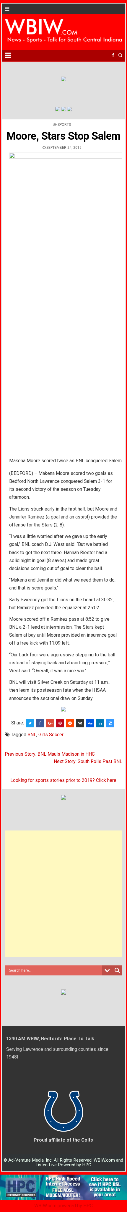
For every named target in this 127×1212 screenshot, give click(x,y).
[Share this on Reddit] (70, 723)
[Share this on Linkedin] (100, 723)
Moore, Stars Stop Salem (63, 136)
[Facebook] (113, 55)
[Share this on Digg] (90, 723)
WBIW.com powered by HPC (63, 1205)
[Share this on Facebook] (40, 723)
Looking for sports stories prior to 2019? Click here (63, 780)
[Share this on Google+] (50, 723)
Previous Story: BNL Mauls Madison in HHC (50, 754)
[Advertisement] (63, 893)
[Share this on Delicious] (110, 723)
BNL (31, 734)
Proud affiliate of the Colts (63, 1140)
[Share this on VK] (80, 723)
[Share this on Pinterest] (60, 723)
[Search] (120, 55)
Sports (64, 125)
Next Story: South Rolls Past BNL (88, 761)
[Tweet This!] (30, 723)
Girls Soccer (51, 734)
